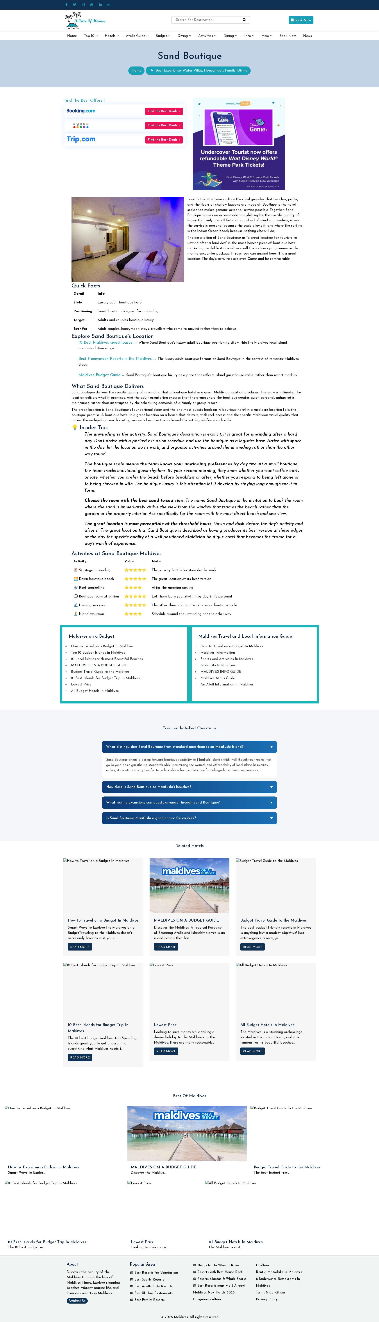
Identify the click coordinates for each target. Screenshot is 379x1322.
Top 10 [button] (89, 36)
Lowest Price (81, 684)
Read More (80, 947)
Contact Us (77, 1300)
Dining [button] (229, 36)
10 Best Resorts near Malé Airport (219, 1286)
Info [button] (248, 36)
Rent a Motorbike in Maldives (279, 1272)
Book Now (302, 20)
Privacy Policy (267, 1299)
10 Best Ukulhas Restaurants (151, 1293)
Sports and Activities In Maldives (226, 659)
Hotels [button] (110, 36)
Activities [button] (206, 36)
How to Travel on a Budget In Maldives (102, 646)
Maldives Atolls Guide (217, 678)
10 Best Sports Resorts (147, 1279)
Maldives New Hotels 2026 (214, 1292)
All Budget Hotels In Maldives (95, 691)
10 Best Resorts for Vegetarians (154, 1273)
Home (72, 36)
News (307, 36)
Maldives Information (217, 653)
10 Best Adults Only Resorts (151, 1286)
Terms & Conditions (270, 1292)
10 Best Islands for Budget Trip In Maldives (105, 678)
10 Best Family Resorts (147, 1300)
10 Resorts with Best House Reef (218, 1272)
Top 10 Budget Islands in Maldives (98, 653)
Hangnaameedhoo (207, 1299)
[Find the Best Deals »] (81, 111)
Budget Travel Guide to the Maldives (100, 672)
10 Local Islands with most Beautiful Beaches (107, 659)
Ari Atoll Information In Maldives (227, 684)
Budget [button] (162, 36)
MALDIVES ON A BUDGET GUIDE (99, 665)
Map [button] (265, 36)
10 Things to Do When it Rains (216, 1265)
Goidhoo (262, 1265)
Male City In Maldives (217, 665)
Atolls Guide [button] (136, 36)
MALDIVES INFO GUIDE (220, 672)
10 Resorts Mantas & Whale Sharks (219, 1279)
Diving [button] (183, 36)
